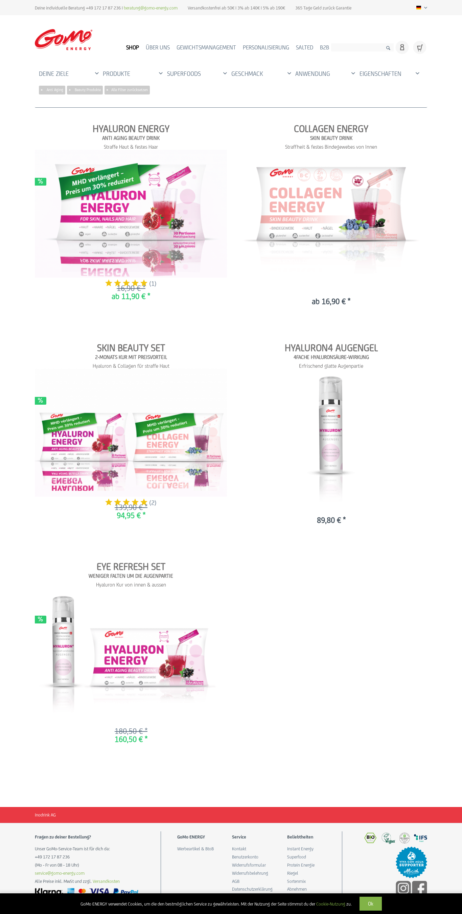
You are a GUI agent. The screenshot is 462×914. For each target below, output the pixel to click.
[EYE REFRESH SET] (131, 654)
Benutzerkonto (245, 856)
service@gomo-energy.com (60, 873)
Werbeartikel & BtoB (195, 848)
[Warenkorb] (419, 47)
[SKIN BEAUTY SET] (131, 433)
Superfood (296, 856)
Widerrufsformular (249, 865)
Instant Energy (300, 848)
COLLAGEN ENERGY (331, 129)
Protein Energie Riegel (301, 869)
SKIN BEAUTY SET (131, 348)
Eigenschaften (380, 73)
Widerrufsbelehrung (250, 873)
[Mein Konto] (402, 47)
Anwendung (312, 73)
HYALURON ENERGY (131, 129)
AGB (235, 881)
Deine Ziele (54, 73)
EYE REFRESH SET (131, 566)
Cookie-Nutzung (330, 904)
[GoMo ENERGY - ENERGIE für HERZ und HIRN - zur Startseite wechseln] (63, 39)
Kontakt (239, 848)
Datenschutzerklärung (251, 889)
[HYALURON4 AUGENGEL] (331, 435)
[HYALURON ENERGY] (131, 214)
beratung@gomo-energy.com (151, 7)
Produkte (116, 73)
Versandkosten (106, 881)
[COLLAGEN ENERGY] (331, 216)
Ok (370, 904)
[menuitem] (362, 46)
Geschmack (247, 73)
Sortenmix (296, 881)
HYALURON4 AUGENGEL (331, 348)
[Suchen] (388, 47)
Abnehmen (297, 889)
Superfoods (184, 73)
